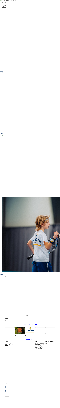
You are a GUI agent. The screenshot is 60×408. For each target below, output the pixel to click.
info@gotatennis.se (27, 400)
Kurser (1, 273)
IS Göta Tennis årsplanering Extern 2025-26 (30, 324)
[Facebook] (29, 397)
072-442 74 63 (33, 400)
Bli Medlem (2, 133)
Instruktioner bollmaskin (38, 349)
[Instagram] (31, 397)
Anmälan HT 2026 (28, 339)
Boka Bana (1, 71)
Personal (46, 400)
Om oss (47, 397)
